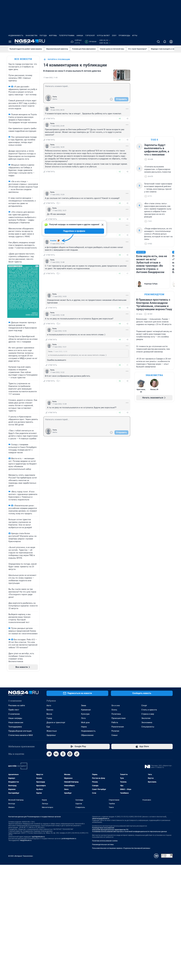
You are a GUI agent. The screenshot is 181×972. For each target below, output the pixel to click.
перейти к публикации (59, 59)
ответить (50, 119)
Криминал (86, 710)
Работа (114, 722)
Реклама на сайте (16, 705)
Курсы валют (103, 35)
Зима (83, 705)
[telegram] (49, 754)
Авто (49, 705)
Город (49, 718)
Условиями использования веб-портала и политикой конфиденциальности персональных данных (129, 831)
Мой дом (85, 722)
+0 (120, 119)
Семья (114, 735)
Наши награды (15, 718)
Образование (87, 735)
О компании (14, 714)
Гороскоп (90, 35)
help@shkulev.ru (26, 840)
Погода (43, 35)
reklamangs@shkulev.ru (100, 818)
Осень (114, 710)
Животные (52, 731)
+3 (120, 255)
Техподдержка (15, 727)
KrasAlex (53, 241)
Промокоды (124, 35)
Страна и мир (147, 714)
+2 (120, 172)
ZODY (114, 35)
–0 (127, 119)
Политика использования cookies (105, 841)
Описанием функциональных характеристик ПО (110, 830)
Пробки (91, 41)
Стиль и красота (149, 710)
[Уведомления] (165, 41)
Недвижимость (15, 35)
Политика (116, 714)
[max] (69, 754)
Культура (85, 714)
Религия (115, 731)
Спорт (144, 705)
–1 (127, 273)
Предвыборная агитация (20, 731)
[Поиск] (158, 41)
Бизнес (50, 710)
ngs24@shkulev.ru (38, 837)
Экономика (146, 722)
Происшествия (118, 718)
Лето (83, 718)
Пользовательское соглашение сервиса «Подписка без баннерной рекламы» (121, 848)
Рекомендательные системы (103, 844)
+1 (120, 140)
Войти (55, 99)
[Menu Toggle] (10, 41)
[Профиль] (171, 41)
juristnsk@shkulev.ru (68, 838)
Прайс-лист (13, 710)
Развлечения (117, 727)
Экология (145, 718)
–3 (127, 413)
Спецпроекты (147, 727)
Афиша (80, 35)
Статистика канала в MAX (20, 735)
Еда (48, 727)
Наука (84, 727)
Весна (49, 714)
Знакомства (31, 35)
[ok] (63, 754)
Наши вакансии (15, 722)
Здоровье (51, 735)
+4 (120, 324)
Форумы (53, 35)
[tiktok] (76, 754)
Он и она (115, 705)
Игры (134, 35)
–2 (127, 324)
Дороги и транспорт (56, 722)
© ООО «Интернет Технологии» (20, 856)
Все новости (23, 58)
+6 (120, 381)
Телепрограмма (66, 35)
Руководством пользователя (103, 828)
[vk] (56, 754)
